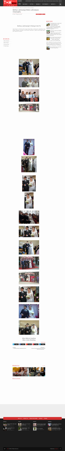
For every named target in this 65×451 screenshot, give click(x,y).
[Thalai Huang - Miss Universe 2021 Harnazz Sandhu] (21, 371)
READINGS (38, 4)
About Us (20, 418)
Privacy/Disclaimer (33, 418)
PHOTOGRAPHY (45, 4)
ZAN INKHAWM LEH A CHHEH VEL (10, 428)
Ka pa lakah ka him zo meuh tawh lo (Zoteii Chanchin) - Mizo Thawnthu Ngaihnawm (55, 24)
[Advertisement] (29, 20)
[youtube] (9, 5)
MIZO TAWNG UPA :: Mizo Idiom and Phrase (53, 42)
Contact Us (25, 418)
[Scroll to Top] (60, 448)
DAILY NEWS (25, 4)
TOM (8, 448)
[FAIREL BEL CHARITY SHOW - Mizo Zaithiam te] (37, 371)
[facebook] (7, 5)
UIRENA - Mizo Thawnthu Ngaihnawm (26, 424)
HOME (19, 4)
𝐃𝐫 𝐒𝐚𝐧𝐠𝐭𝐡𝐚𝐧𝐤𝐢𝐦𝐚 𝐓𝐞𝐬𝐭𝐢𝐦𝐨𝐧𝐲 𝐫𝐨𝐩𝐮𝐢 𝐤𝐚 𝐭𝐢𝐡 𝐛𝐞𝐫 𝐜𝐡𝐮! (56, 424)
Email (44, 14)
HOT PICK (31, 4)
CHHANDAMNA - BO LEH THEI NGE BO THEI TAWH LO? (57, 428)
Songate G (56, 448)
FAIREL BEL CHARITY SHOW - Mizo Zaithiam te (36, 373)
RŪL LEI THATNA (40, 428)
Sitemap (45, 418)
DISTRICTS (53, 4)
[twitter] (11, 5)
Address (40, 418)
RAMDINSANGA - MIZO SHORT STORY (26, 428)
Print (40, 14)
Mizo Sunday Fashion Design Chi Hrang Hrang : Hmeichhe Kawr (55, 38)
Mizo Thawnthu (6, 40)
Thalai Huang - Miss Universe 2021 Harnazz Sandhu (19, 373)
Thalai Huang (43, 342)
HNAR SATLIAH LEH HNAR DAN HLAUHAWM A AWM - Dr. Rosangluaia (41, 425)
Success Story (6, 44)
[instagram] (13, 5)
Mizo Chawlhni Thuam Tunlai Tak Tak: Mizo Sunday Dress (55, 47)
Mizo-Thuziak (6, 42)
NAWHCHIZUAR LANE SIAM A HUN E (11, 424)
